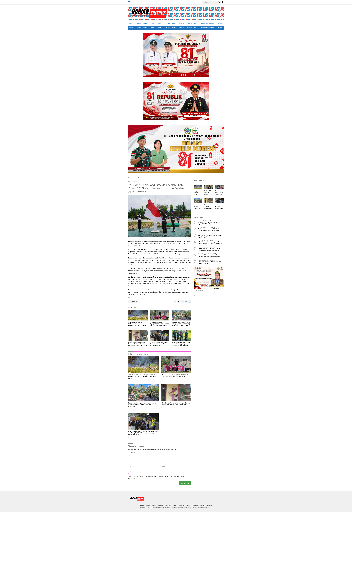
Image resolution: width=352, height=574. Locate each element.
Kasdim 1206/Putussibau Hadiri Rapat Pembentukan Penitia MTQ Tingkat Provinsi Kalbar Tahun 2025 (209, 249)
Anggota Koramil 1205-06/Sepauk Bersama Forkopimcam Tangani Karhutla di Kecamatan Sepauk (137, 323)
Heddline (209, 505)
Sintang (152, 24)
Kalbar (145, 24)
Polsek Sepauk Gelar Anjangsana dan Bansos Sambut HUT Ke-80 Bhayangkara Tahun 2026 (159, 323)
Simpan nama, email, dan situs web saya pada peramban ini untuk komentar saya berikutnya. (156, 477)
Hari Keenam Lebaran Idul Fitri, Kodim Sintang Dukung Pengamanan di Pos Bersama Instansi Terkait (209, 229)
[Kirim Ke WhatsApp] (189, 301)
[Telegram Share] (186, 301)
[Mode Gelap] (223, 2)
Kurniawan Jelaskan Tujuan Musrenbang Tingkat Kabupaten (209, 262)
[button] (219, 2)
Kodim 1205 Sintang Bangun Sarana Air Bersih (207, 192)
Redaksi (196, 24)
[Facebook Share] (175, 301)
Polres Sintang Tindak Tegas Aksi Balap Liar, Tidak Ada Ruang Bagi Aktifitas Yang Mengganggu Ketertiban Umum (159, 344)
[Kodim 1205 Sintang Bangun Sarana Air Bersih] (208, 187)
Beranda (219, 24)
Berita (131, 24)
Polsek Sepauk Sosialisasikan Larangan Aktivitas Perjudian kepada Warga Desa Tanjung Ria (137, 343)
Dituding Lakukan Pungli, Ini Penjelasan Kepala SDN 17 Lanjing (209, 223)
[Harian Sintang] (148, 13)
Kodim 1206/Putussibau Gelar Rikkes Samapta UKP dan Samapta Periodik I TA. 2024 (210, 256)
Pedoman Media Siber (207, 24)
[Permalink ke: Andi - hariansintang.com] (129, 192)
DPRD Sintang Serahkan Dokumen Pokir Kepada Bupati (209, 236)
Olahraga (195, 505)
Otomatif (167, 24)
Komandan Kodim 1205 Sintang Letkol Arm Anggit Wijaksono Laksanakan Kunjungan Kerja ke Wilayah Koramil (181, 344)
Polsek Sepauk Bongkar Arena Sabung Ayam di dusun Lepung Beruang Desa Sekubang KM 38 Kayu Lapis (181, 323)
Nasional (138, 24)
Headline (181, 24)
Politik (174, 24)
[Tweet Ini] (178, 301)
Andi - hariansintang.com (139, 192)
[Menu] (129, 2)
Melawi (159, 24)
